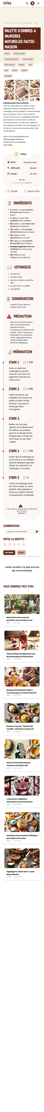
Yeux (36, 23)
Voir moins (8, 145)
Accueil (6, 23)
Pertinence (9, 552)
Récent (21, 552)
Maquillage (28, 23)
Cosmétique (16, 23)
